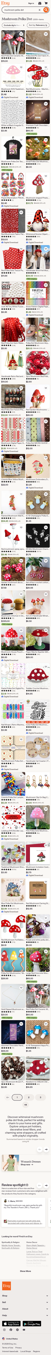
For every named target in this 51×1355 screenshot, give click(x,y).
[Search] (46, 10)
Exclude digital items (12, 25)
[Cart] (46, 3)
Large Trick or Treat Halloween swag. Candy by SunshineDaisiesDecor (37, 1254)
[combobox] (22, 10)
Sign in (31, 3)
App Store (11, 1323)
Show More (25, 1271)
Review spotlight (13, 1185)
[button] (10, 1338)
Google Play (32, 1323)
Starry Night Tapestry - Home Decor (35, 1246)
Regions (36, 1351)
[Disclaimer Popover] (27, 1184)
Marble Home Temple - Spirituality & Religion (11, 1246)
